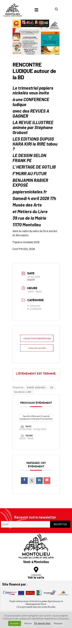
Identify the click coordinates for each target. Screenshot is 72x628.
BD (51, 387)
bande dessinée (36, 387)
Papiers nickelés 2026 (26, 242)
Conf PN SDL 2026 (24, 248)
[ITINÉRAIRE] (36, 570)
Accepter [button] (14, 623)
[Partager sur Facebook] (24, 480)
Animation (35, 305)
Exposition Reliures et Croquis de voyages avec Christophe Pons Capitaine (36, 417)
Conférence (35, 308)
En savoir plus (42, 623)
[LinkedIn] (39, 480)
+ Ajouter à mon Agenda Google (37, 338)
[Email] (47, 480)
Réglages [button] (58, 623)
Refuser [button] (28, 623)
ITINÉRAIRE (36, 575)
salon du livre (22, 392)
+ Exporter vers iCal (37, 348)
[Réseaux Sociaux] (31, 480)
